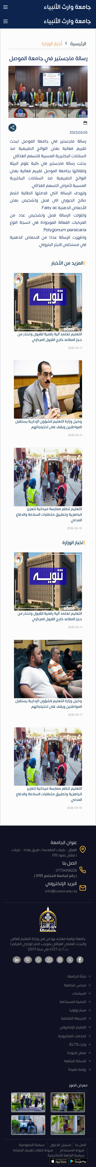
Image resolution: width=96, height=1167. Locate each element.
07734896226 (66, 870)
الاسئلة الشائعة (75, 1061)
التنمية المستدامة (73, 1002)
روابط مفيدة (77, 1069)
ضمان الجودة (76, 1053)
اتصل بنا (80, 1145)
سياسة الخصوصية (32, 1145)
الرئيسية (78, 44)
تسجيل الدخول (60, 1145)
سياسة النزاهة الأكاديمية (66, 1155)
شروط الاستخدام (72, 1150)
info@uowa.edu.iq (61, 891)
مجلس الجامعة (75, 985)
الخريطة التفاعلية (73, 1018)
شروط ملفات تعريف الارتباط (33, 1150)
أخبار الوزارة (51, 44)
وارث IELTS (77, 1045)
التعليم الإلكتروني (73, 1027)
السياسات (79, 993)
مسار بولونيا (77, 1010)
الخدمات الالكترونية (72, 1036)
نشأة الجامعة (76, 976)
